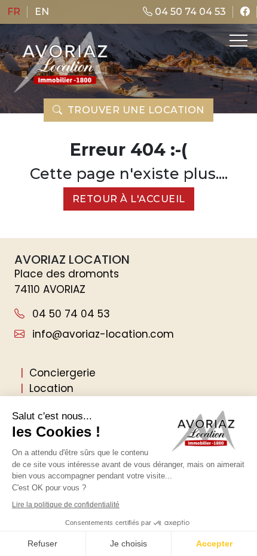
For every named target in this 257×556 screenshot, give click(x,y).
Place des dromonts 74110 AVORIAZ (66, 281)
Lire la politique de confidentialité (66, 505)
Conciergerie (62, 373)
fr (13, 11)
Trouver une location (136, 110)
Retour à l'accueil (128, 199)
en (42, 11)
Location (51, 388)
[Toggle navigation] (237, 40)
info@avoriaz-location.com (101, 334)
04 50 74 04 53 (189, 11)
